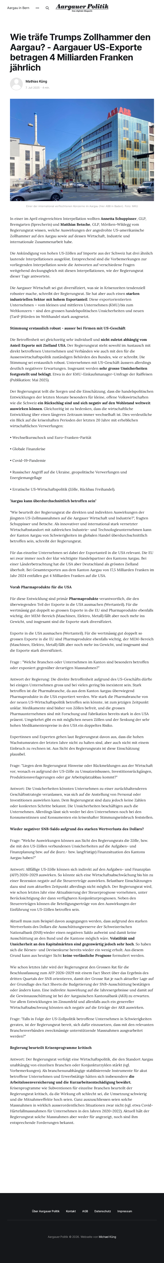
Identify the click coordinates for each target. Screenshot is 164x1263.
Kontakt (71, 1211)
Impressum (124, 1211)
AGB (85, 1211)
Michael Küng (107, 1236)
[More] (37, 8)
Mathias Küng (36, 81)
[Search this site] (47, 8)
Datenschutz (102, 1211)
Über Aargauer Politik (46, 1211)
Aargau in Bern (18, 8)
